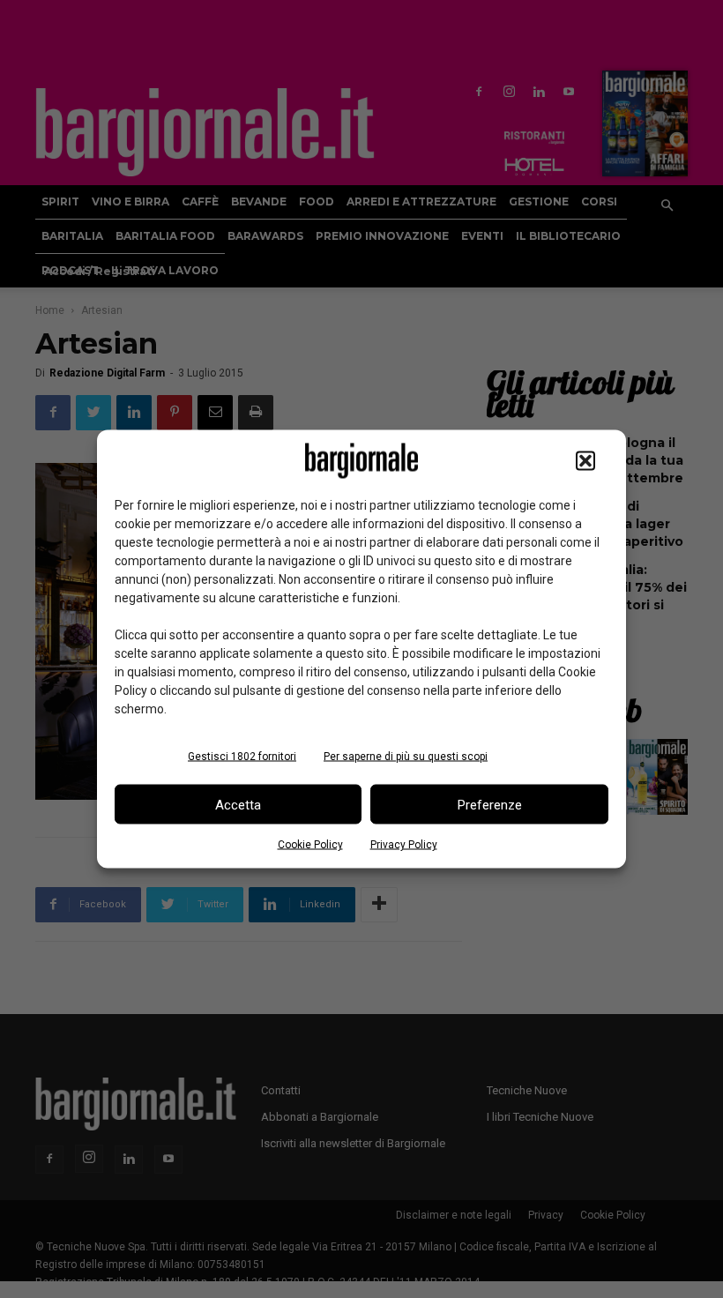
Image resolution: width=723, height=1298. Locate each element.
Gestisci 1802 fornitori (242, 756)
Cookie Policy (310, 845)
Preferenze (490, 804)
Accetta (238, 804)
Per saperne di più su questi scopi (406, 756)
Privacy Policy (403, 845)
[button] (585, 461)
